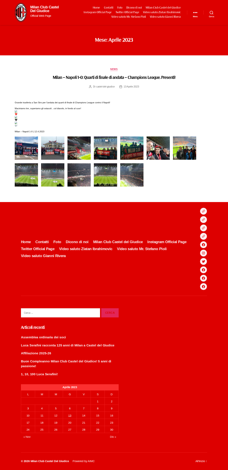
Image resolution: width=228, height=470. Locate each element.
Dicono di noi (134, 7)
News (114, 69)
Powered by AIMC (83, 461)
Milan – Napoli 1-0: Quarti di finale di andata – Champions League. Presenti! (114, 78)
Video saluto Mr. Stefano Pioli (128, 17)
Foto (119, 7)
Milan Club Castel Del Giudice (44, 9)
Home (96, 7)
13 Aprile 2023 (131, 86)
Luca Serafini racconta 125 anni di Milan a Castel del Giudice (67, 345)
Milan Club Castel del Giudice (163, 7)
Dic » (113, 436)
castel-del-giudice (105, 86)
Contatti (108, 7)
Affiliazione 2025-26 (36, 353)
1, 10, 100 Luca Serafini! (39, 374)
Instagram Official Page (98, 12)
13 (69, 415)
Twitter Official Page (127, 12)
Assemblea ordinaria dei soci (43, 337)
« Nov (27, 436)
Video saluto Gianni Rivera (165, 17)
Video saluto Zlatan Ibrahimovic (162, 12)
